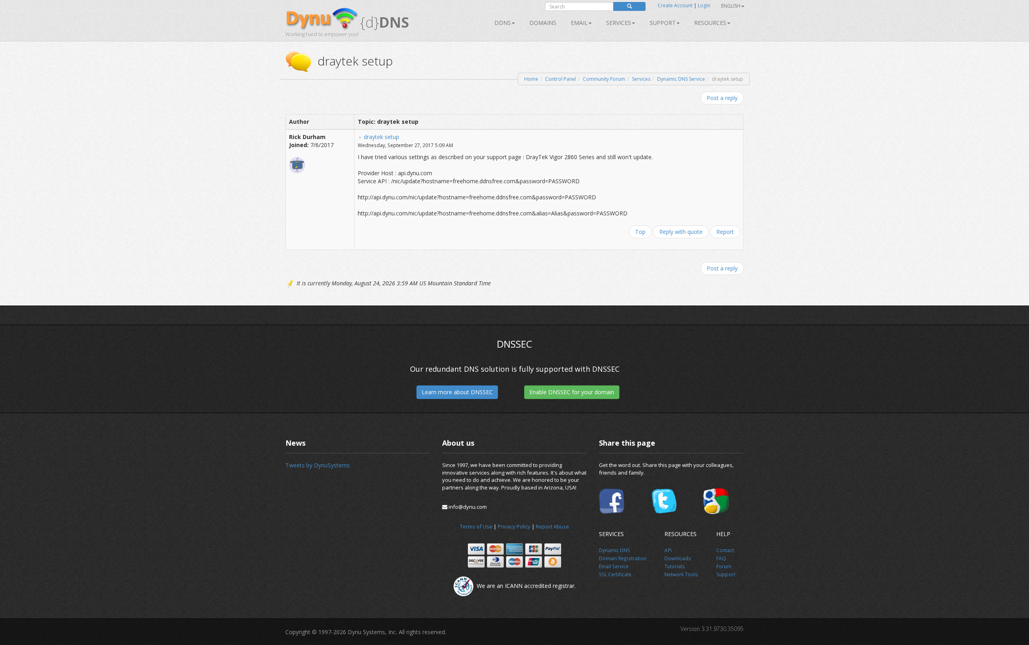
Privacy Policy (514, 526)
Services (641, 79)
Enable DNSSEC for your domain (571, 392)
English (730, 5)
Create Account (675, 5)
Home (531, 79)
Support (663, 23)
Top (640, 231)
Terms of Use (476, 526)
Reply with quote (681, 231)
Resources (710, 23)
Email (579, 23)
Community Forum (604, 79)
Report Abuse (552, 526)
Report (725, 231)
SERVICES (618, 23)
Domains (542, 23)
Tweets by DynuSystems (317, 465)
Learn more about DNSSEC (457, 392)
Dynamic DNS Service (681, 79)
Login (704, 5)
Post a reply (722, 98)
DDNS (502, 23)
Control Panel (560, 79)
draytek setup (381, 137)
